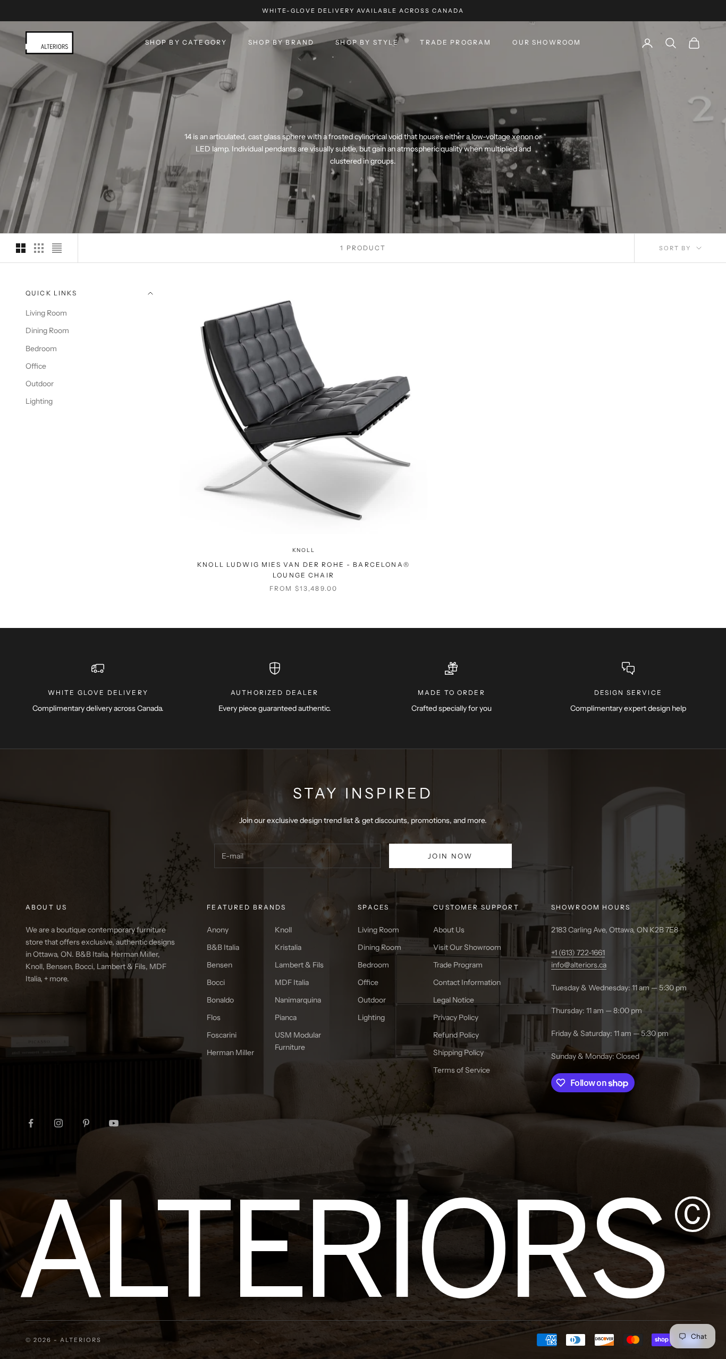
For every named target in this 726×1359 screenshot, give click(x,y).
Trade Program (455, 42)
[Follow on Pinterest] (86, 1123)
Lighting (39, 401)
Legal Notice (453, 1000)
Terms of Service (461, 1070)
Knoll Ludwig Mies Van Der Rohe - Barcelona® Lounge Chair (303, 569)
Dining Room (47, 331)
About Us (449, 930)
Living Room (46, 313)
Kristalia (288, 947)
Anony (218, 930)
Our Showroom (546, 42)
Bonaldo (220, 1000)
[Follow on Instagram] (58, 1123)
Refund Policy (456, 1035)
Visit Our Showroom (467, 947)
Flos (214, 1017)
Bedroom (41, 348)
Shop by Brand (281, 42)
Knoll (303, 550)
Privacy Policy (455, 1017)
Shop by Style (367, 42)
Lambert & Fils (299, 965)
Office (36, 366)
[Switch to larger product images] (21, 248)
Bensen (219, 965)
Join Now (450, 856)
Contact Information (467, 982)
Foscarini (222, 1035)
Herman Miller (230, 1052)
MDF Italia (292, 982)
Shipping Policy (458, 1052)
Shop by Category (186, 42)
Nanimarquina (298, 1000)
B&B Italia (223, 947)
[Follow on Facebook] (31, 1123)
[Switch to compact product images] (57, 248)
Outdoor (40, 383)
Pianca (286, 1017)
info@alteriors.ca (578, 965)
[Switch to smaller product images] (39, 248)
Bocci (216, 982)
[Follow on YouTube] (113, 1123)
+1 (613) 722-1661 (578, 952)
